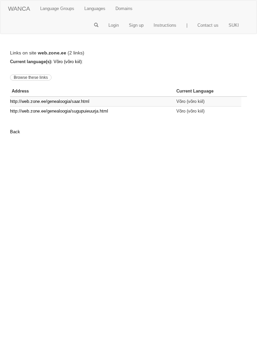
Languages (94, 8)
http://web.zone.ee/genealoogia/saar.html (49, 101)
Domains (124, 8)
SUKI (234, 25)
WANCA (19, 8)
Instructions (165, 25)
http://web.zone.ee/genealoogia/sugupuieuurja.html (59, 111)
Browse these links (31, 77)
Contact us (208, 25)
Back (15, 131)
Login (113, 25)
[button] (96, 25)
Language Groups (57, 8)
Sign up (136, 25)
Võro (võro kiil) (68, 61)
